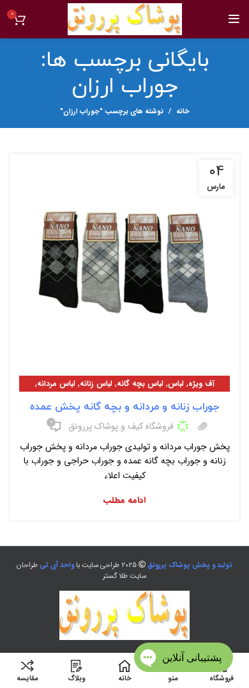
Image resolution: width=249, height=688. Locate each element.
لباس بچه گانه (140, 384)
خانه (183, 112)
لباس (176, 384)
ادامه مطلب (124, 500)
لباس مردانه (56, 384)
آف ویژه (201, 384)
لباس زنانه (96, 384)
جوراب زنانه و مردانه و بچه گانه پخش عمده (124, 407)
